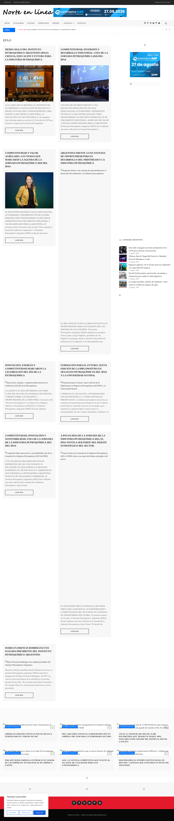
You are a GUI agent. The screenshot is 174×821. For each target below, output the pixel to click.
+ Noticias (67, 23)
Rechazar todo (26, 812)
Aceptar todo (39, 812)
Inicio (7, 23)
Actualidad (18, 23)
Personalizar (12, 812)
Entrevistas (43, 23)
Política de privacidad (22, 2)
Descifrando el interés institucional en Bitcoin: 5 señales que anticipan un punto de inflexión (144, 762)
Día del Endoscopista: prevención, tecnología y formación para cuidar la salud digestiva (53, 29)
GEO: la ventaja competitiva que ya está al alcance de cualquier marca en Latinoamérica (86, 762)
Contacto (7, 2)
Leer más (19, 130)
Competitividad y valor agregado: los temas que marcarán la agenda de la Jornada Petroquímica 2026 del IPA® (26, 160)
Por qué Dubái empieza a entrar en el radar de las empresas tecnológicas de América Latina (29, 762)
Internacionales (13, 727)
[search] (166, 23)
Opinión (55, 23)
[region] (26, 805)
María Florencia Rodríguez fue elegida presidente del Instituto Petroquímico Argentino (28, 651)
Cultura (31, 23)
